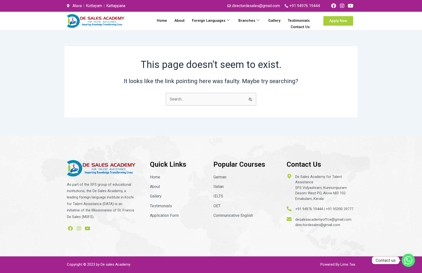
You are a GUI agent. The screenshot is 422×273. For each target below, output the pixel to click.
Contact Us (300, 27)
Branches (246, 20)
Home (162, 20)
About (179, 20)
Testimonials (299, 20)
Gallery (274, 20)
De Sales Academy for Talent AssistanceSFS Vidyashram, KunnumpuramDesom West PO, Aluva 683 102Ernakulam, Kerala (321, 188)
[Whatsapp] (408, 260)
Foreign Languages (208, 20)
